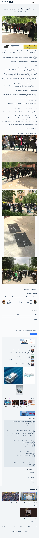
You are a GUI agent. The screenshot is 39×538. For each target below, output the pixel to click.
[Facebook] (33, 296)
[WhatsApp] (12, 296)
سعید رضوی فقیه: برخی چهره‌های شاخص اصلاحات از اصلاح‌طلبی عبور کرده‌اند (23, 433)
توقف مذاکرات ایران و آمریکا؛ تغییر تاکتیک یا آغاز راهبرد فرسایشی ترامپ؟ (24, 451)
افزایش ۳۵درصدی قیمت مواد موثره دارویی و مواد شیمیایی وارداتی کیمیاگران (23, 421)
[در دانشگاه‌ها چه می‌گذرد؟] (10, 496)
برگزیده (16, 11)
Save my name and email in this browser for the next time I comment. (26, 330)
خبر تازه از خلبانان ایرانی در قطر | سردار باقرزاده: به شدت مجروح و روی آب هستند (23, 462)
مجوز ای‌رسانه (3, 526)
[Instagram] (5, 1)
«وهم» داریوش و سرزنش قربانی (30, 457)
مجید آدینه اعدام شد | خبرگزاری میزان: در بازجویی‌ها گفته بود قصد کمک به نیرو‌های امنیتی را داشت (20, 428)
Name (36, 314)
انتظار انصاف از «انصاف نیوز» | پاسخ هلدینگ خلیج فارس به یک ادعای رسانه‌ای (18, 352)
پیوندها (29, 526)
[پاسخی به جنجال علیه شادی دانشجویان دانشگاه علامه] (28, 512)
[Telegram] (4, 1)
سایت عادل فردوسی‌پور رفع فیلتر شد (29, 460)
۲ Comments (31, 521)
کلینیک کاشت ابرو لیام (30, 475)
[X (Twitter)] (7, 1)
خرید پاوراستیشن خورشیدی (29, 477)
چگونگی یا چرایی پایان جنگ (31, 464)
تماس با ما (21, 526)
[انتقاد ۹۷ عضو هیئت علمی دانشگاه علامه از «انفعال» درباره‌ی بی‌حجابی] (28, 496)
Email (18, 314)
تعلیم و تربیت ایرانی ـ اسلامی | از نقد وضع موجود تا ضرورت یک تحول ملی (24, 440)
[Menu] (2, 1)
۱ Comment (12, 504)
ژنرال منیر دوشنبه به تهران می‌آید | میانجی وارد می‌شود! (27, 425)
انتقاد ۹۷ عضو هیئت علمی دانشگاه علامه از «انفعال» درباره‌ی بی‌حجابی (29, 503)
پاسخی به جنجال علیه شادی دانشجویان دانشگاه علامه (29, 519)
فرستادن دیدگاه (33, 333)
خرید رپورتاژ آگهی (31, 480)
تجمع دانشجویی (33, 289)
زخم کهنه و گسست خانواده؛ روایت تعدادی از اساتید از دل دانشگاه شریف (19, 359)
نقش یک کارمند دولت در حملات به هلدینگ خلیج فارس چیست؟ (20, 349)
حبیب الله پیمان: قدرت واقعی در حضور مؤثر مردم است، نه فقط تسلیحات (19, 356)
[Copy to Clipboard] (5, 296)
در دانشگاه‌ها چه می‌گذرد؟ (14, 502)
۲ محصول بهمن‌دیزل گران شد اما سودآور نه (28, 444)
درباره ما (36, 526)
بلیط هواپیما (32, 472)
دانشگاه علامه (26, 289)
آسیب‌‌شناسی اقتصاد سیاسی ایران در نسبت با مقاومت (27, 449)
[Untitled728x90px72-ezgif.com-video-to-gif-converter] (19, 46)
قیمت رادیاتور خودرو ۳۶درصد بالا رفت (29, 446)
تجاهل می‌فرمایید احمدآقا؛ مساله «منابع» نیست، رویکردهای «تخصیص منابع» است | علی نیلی (21, 435)
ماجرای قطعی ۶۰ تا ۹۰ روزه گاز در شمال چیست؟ (28, 423)
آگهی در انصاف (13, 526)
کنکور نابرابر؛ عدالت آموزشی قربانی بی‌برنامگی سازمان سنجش (26, 455)
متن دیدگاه (35, 319)
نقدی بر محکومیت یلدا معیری (30, 453)
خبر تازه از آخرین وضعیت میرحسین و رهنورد (28, 442)
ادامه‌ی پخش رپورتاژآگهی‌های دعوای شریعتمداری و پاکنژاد (22, 363)
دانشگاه (14, 11)
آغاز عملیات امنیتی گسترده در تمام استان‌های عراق (27, 438)
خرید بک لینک (32, 482)
